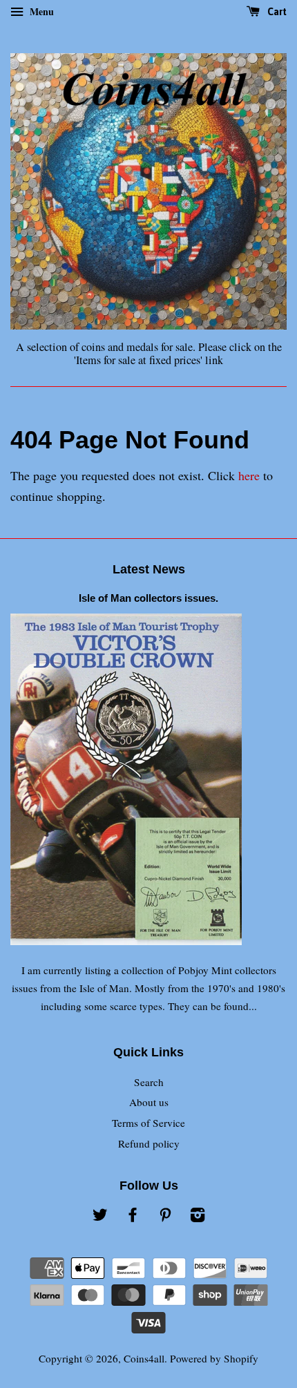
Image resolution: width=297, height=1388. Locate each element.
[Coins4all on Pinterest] (165, 1217)
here (249, 475)
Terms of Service (148, 1123)
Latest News (149, 569)
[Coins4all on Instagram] (197, 1217)
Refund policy (149, 1143)
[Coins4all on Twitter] (100, 1217)
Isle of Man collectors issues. (148, 598)
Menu (40, 11)
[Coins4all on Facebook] (132, 1217)
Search (149, 1082)
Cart (276, 11)
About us (149, 1102)
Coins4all (144, 1358)
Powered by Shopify (214, 1358)
